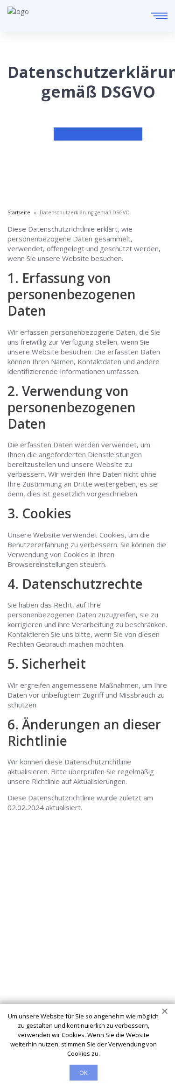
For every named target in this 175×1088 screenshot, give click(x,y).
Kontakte (22, 961)
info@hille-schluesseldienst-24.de (86, 906)
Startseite (23, 935)
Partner (19, 974)
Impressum (25, 987)
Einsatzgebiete (31, 948)
